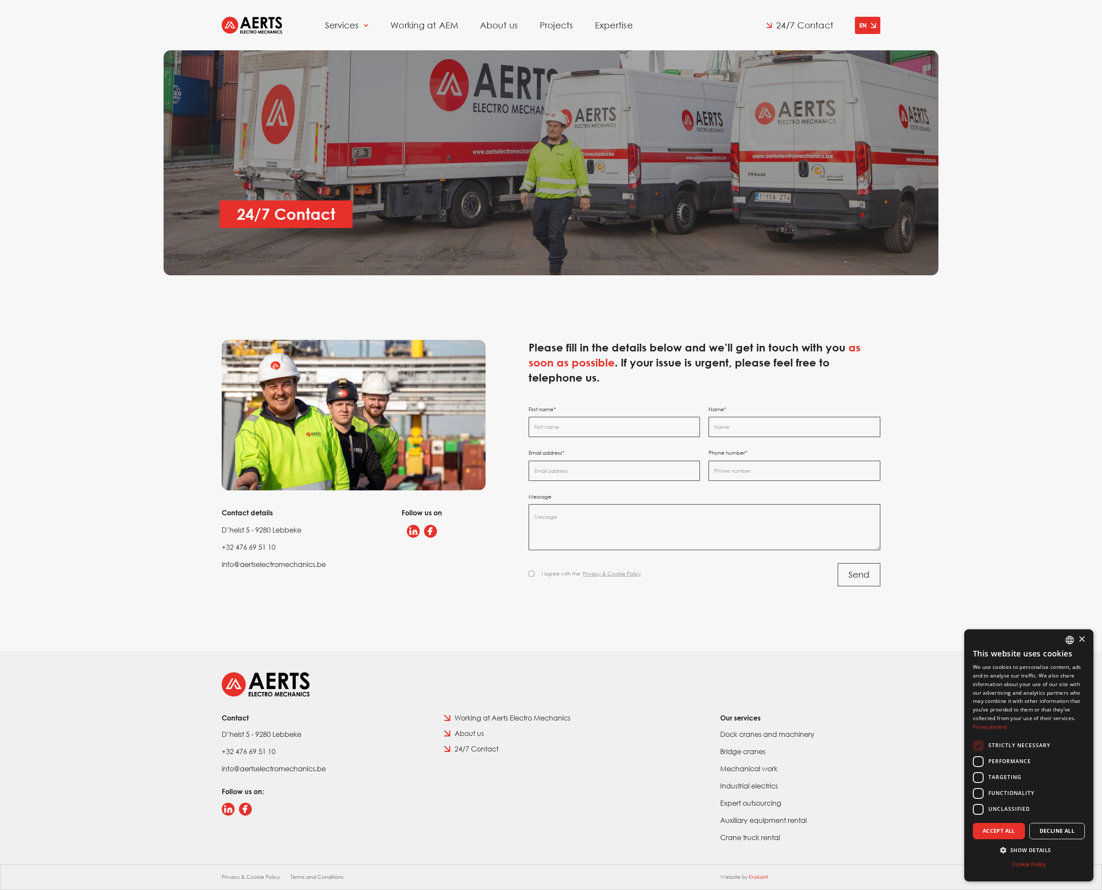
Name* (717, 410)
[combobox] (1069, 640)
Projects (556, 25)
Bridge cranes (742, 751)
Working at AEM (424, 25)
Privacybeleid (989, 726)
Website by (744, 877)
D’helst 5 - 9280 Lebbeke (261, 529)
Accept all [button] (999, 831)
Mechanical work (748, 768)
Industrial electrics (749, 785)
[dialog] (1028, 755)
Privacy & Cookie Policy (251, 877)
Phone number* (728, 453)
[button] (867, 25)
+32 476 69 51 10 (249, 546)
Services (342, 25)
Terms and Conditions (317, 877)
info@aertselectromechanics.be (274, 564)
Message (540, 497)
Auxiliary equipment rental (763, 820)
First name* (542, 410)
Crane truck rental (750, 837)
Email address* (546, 453)
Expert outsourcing (750, 802)
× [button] (1081, 639)
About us (499, 25)
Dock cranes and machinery (767, 734)
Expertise (614, 25)
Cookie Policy (1029, 864)
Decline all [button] (1057, 831)
